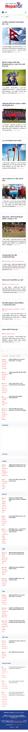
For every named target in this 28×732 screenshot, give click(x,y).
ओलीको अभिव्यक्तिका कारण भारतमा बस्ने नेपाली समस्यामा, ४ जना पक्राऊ (16, 360)
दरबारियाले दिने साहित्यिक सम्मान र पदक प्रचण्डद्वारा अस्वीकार (16, 579)
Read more (17, 52)
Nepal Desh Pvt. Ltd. (18, 720)
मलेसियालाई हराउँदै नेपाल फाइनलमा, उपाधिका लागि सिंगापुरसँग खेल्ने (14, 104)
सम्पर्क (17, 727)
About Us (12, 727)
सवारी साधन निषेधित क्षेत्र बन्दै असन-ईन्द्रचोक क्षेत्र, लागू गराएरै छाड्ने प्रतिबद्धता (17, 409)
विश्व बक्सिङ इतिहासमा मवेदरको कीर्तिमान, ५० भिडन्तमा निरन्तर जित (13, 304)
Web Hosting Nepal (17, 724)
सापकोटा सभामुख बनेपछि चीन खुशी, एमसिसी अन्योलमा (17, 372)
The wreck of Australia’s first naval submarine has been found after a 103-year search (16, 694)
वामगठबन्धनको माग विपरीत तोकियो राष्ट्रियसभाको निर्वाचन (15, 397)
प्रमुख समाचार (5, 356)
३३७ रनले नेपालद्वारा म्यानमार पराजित (11, 141)
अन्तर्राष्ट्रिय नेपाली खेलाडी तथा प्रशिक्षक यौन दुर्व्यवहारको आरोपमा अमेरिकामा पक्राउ (17, 621)
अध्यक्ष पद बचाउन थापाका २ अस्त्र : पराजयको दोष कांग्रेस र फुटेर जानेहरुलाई (17, 384)
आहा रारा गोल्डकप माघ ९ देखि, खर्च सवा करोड (12, 180)
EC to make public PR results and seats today (16, 681)
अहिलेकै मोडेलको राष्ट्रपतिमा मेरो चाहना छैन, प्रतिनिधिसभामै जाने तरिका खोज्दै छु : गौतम (17, 465)
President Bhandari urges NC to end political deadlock (17, 667)
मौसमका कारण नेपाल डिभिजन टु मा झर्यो (12, 280)
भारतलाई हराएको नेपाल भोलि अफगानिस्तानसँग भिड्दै (9, 256)
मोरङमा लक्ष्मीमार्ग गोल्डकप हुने (10, 329)
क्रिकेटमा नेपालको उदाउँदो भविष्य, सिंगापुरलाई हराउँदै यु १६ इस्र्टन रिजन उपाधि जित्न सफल (13, 64)
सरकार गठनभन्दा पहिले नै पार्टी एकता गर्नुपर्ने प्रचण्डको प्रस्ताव (17, 480)
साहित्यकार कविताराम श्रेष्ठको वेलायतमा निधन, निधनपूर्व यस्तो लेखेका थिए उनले (16, 553)
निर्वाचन (18, 356)
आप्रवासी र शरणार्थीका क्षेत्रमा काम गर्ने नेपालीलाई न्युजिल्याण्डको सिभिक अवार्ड (16, 608)
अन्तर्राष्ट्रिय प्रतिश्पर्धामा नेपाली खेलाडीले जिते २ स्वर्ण (12, 23)
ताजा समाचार (12, 356)
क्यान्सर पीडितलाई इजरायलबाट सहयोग (16, 652)
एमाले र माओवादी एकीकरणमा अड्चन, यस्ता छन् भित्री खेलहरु (17, 516)
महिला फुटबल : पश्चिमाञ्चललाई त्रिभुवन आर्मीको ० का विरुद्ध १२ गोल (12, 218)
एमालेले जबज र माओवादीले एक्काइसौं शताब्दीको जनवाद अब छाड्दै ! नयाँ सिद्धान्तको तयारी (17, 499)
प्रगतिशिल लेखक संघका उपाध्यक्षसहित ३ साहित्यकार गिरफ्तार (17, 568)
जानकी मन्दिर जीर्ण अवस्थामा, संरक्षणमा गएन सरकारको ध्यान (17, 641)
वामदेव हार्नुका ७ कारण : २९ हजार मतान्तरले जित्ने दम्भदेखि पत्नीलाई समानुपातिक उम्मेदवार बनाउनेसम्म (17, 530)
